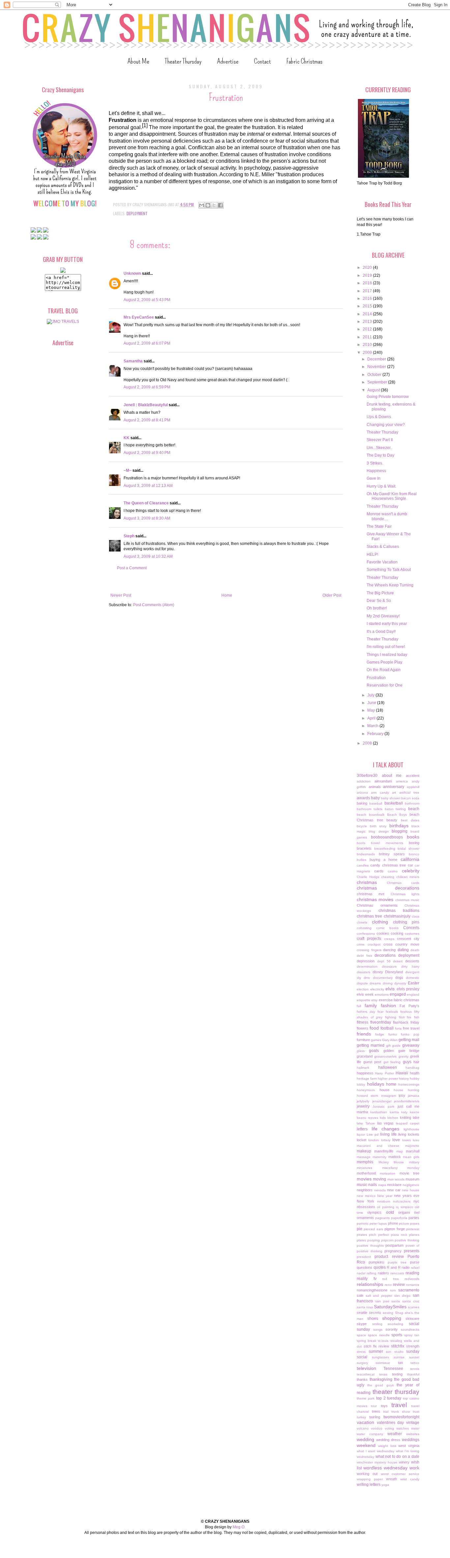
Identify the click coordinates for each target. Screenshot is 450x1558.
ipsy (402, 1095)
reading (412, 1273)
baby (375, 798)
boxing (414, 843)
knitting (405, 1117)
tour (374, 1406)
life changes (386, 1128)
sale (360, 1295)
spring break (366, 1341)
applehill (413, 787)
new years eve (406, 1196)
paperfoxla (399, 1218)
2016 (368, 298)
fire (409, 1017)
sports (396, 1335)
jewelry (363, 1106)
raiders (383, 1273)
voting (389, 1428)
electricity (377, 989)
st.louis (383, 1341)
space (361, 1335)
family (371, 1005)
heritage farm (367, 1078)
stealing (396, 1341)
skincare (412, 1318)
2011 (368, 337)
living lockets (408, 1134)
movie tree (409, 1173)
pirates (362, 1234)
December (377, 359)
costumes (412, 933)
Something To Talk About (389, 569)
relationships (370, 1284)
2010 (368, 344)
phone (393, 1223)
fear (380, 1011)
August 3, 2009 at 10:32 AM (148, 556)
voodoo (376, 1428)
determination (367, 966)
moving (379, 1179)
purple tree (397, 1262)
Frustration (376, 677)
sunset (414, 1357)
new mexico (366, 1196)
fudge (379, 1034)
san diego (402, 1295)
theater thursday (396, 1391)
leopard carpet (407, 1123)
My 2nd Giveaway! (383, 616)
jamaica (413, 1095)
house (384, 1090)
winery (404, 1462)
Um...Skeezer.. (379, 447)
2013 (368, 321)
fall (359, 1006)
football (387, 1028)
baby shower (390, 798)
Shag (399, 1313)
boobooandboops (387, 837)
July (371, 695)
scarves (413, 1307)
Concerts (411, 927)
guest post (372, 1062)
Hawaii (402, 1073)
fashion (388, 1005)
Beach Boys (397, 814)
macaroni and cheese (378, 1145)
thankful (413, 1374)
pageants (382, 1218)
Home (226, 595)
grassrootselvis (385, 1056)
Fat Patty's (409, 1006)
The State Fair (379, 526)
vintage (412, 1422)
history (404, 1078)
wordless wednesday (385, 1467)
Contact (262, 61)
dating (403, 950)
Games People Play (384, 662)
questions (364, 1267)
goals (374, 1050)
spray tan (411, 1335)
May (371, 710)
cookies (383, 933)
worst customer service (400, 1474)
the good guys (380, 1385)
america (402, 781)
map (399, 1151)
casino (393, 871)
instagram (388, 1095)
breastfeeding (384, 848)
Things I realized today (387, 654)
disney (378, 972)
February (375, 733)
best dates (410, 820)
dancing (389, 950)
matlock (394, 1157)
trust (416, 1411)
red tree (390, 1279)
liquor (361, 1134)
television (366, 1368)
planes (414, 1234)
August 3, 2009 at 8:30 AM (147, 518)
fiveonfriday (380, 1022)
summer (376, 1351)
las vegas (385, 1123)
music (362, 1184)
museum (412, 1179)
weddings (410, 1439)
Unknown (132, 273)
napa (382, 1185)
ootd (390, 1212)
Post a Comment (132, 568)
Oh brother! (377, 608)
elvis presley (408, 989)
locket (361, 1140)
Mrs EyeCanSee (139, 317)
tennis (414, 1369)
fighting (390, 1017)
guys (407, 1062)
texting (397, 1374)
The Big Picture (380, 593)
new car (394, 1190)
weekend (366, 1445)
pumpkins (376, 1262)
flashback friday (406, 1022)
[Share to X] (214, 205)
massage (364, 1157)
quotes (380, 1267)
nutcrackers (401, 1201)
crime (361, 944)
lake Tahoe (366, 1123)
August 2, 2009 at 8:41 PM (147, 420)
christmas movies (375, 899)
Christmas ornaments (377, 905)
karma (394, 1112)
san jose (382, 1301)
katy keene (410, 1112)
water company (370, 1434)
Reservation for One (385, 685)
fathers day (366, 1011)
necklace (394, 1185)
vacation (365, 1422)
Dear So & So (379, 600)
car (410, 865)
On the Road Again (384, 669)
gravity (403, 1056)
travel (399, 1405)
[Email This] (201, 205)
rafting (371, 1273)
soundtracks (410, 1329)
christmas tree (369, 916)
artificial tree (409, 792)
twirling (374, 1417)
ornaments (365, 1218)
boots (361, 843)
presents (411, 1251)
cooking (397, 933)
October (374, 374)
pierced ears (373, 1229)
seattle (362, 1313)
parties (413, 1218)
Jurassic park (383, 1106)
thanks (362, 1379)
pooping (373, 1240)
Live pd (373, 1134)
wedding (365, 1439)
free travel (411, 1028)
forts (398, 1028)
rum (393, 1290)
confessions (366, 933)
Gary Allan (390, 1040)
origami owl (408, 1212)
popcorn (387, 1240)
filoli (402, 1017)
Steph (129, 536)
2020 (368, 267)
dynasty (400, 983)
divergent (412, 972)
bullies (361, 860)
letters (362, 1129)
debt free (364, 955)
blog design (378, 831)
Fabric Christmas (304, 61)
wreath (391, 1479)
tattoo (414, 1363)
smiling (377, 1324)
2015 (368, 306)
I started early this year (387, 623)
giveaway (410, 1045)
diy (359, 977)
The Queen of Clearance (146, 503)
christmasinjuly (397, 916)
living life (388, 1134)
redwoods (412, 1279)
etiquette (363, 1000)
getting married (370, 1045)
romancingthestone (372, 1290)
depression (366, 961)
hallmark (363, 1067)
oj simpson (404, 1207)
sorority (391, 1329)
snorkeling (395, 1324)
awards (363, 798)
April (372, 718)
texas (383, 1374)
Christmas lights (405, 894)
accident (412, 776)
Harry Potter (384, 1073)
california (410, 859)
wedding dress (388, 1440)
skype (362, 1324)
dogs (399, 977)
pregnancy (393, 1251)
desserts (412, 961)
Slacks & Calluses (383, 546)
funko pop (410, 1034)
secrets (375, 1313)
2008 (368, 743)
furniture (363, 1040)
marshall (412, 1151)
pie (359, 1229)
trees (376, 1411)
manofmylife (383, 1151)
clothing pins (406, 922)
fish (416, 1017)
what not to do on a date (397, 1456)
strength (412, 1346)
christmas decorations (388, 888)
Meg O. (239, 1527)
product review (389, 1256)
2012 (368, 329)
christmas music (407, 900)
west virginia (408, 1446)
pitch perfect (379, 1234)
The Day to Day (380, 455)
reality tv (367, 1278)
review (399, 1284)
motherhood (366, 1173)
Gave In (373, 478)
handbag (412, 1067)
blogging (400, 831)
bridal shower (408, 848)
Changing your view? (386, 424)
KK (126, 438)
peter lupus (378, 1223)
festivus (406, 1011)
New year (384, 1196)
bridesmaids (366, 854)
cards (378, 871)
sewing (388, 1313)
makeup (364, 1151)
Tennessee (393, 1368)
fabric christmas (406, 1000)
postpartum (394, 1245)
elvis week (365, 994)
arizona (362, 792)
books (413, 836)
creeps (389, 939)
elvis (390, 988)
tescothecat (366, 1374)
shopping (391, 1318)
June (372, 702)
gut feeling (392, 1062)
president (364, 1257)
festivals (392, 1011)
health (414, 1073)
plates (361, 1240)
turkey (361, 1417)
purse (414, 1262)
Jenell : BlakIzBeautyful (146, 405)
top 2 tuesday (389, 1398)
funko (392, 1034)
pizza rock (399, 1234)
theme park (366, 1398)
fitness (362, 1022)
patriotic (363, 1223)
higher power (388, 1078)
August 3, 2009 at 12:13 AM (148, 485)
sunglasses (380, 1357)
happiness (365, 1073)
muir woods (396, 1179)
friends (364, 1033)
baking (362, 803)
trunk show (400, 1411)
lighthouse (411, 1129)
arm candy (380, 792)
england (413, 994)
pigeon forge (394, 1229)
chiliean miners (408, 877)
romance (412, 1285)
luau (416, 1140)
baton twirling (395, 809)
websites (412, 1434)
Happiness (376, 470)
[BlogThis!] (208, 205)
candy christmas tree (388, 865)
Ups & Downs (379, 416)
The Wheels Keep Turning (390, 585)
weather (394, 1433)
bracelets (364, 848)
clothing (380, 921)
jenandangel (381, 1101)
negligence (411, 1185)
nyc (416, 1201)
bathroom (412, 803)
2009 (368, 352)
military (414, 1162)
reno (388, 1285)
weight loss (387, 1446)
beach (413, 809)
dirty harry (410, 966)
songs (377, 1329)
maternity (379, 1157)
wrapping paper (370, 1479)
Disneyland (394, 972)
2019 (368, 275)
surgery (362, 1363)
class (415, 916)
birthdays (398, 825)
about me (392, 775)
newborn (383, 1201)
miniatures (364, 1168)
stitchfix (397, 1346)
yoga (385, 1485)
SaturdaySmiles (390, 1306)
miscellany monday (401, 1168)
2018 (368, 283)
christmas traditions (399, 910)
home (391, 1084)
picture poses (409, 1223)
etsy (374, 1000)
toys (384, 1406)
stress (361, 1351)
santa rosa (365, 1307)
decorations (385, 955)
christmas (367, 882)
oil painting (385, 1207)
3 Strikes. (375, 463)
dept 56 (384, 961)
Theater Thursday (183, 61)
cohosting (364, 928)
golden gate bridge (401, 1051)
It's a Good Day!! (381, 631)
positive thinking (407, 1240)
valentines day (390, 1422)
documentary (383, 977)
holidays (375, 1084)
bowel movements (387, 843)
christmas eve (370, 894)
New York (365, 1201)
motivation (387, 1173)
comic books (387, 928)
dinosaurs (389, 966)
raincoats (397, 1273)
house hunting (406, 1090)
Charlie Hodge (368, 877)
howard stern (367, 1095)
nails (372, 1184)
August (374, 390)
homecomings (408, 1084)
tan (400, 1363)
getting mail (409, 1039)
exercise (386, 1000)
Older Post (332, 595)
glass (361, 1051)
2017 (368, 291)
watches (402, 1428)
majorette (412, 1145)
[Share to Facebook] (220, 205)
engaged (398, 994)
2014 (368, 314)
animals (375, 787)
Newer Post (120, 595)
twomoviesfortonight (401, 1417)
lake (416, 1117)
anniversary (393, 786)
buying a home (384, 860)
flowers (362, 1028)
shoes (372, 1318)
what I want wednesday (375, 1451)
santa (395, 1301)
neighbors (365, 1190)
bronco (414, 854)
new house (410, 1190)
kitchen (392, 1117)
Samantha (133, 361)
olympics (374, 1212)
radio (405, 1267)
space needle (379, 1335)
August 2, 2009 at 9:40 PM (147, 452)
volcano (363, 1428)
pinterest (412, 1229)
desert (398, 961)
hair (416, 1062)
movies (364, 1178)
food (374, 1028)
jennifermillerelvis (406, 1101)
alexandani (383, 781)
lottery (385, 1140)
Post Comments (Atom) (153, 605)
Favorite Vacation (382, 562)
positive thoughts (370, 1245)
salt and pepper (379, 1295)
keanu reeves (367, 1117)
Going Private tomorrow (388, 396)
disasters (363, 972)
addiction (364, 781)
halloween (387, 1067)
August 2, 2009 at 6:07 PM (147, 343)
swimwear (383, 1363)
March (373, 725)
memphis (365, 1162)
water (415, 1428)
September (377, 382)
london (373, 1140)
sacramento (408, 1290)
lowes (406, 1140)
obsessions (366, 1207)
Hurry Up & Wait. (381, 486)
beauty (391, 820)
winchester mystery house (377, 1462)
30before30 (367, 775)
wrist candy (409, 1479)
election (363, 989)
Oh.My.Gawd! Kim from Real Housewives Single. (392, 496)
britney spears (392, 854)
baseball (375, 803)
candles (363, 865)
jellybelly (363, 1101)
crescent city (408, 939)
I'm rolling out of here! (386, 646)
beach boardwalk (370, 814)
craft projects (369, 938)
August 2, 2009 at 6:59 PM (147, 387)
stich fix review (376, 1346)
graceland (365, 1056)
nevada (380, 1190)
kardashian (378, 1112)
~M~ (127, 470)
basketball (393, 803)
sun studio (395, 1351)
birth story (378, 826)
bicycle (362, 826)
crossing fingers (369, 950)
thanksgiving (381, 1379)
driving (388, 983)
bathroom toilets (369, 809)
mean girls (411, 1157)
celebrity (410, 870)
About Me (138, 61)
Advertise (228, 61)
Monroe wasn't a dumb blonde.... (387, 516)
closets (362, 922)
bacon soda (410, 798)
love (396, 1140)
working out (367, 1474)
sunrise (399, 1357)
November (377, 366)
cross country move (401, 944)
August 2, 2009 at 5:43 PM (147, 299)
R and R (393, 1267)
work (414, 1467)
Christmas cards (403, 883)
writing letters (368, 1484)
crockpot (374, 944)
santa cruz (410, 1301)
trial (385, 1411)
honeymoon (366, 1090)
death (414, 950)
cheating (387, 877)
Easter (413, 983)
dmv (367, 977)
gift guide (393, 1045)
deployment (137, 213)
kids (383, 1117)
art (394, 792)
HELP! (372, 554)
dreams (375, 983)
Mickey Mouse (391, 1162)
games (376, 1040)
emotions (382, 994)
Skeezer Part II (380, 440)
